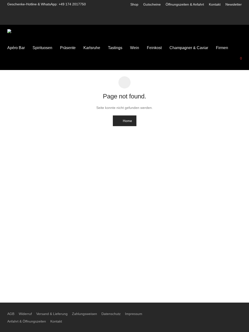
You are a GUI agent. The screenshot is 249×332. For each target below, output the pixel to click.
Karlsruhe (91, 48)
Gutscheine (152, 4)
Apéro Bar (16, 48)
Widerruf (25, 314)
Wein (134, 48)
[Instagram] (227, 20)
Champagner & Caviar (188, 48)
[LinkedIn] (234, 20)
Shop (134, 4)
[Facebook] (221, 20)
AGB (10, 314)
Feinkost (154, 48)
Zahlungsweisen (84, 314)
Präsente (68, 48)
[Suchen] (205, 60)
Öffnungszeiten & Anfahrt (185, 4)
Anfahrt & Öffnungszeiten (26, 321)
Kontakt (215, 4)
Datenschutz (111, 314)
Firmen (222, 48)
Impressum (133, 314)
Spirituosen (42, 48)
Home (127, 121)
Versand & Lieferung (52, 314)
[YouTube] (240, 20)
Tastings (115, 48)
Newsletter (233, 4)
